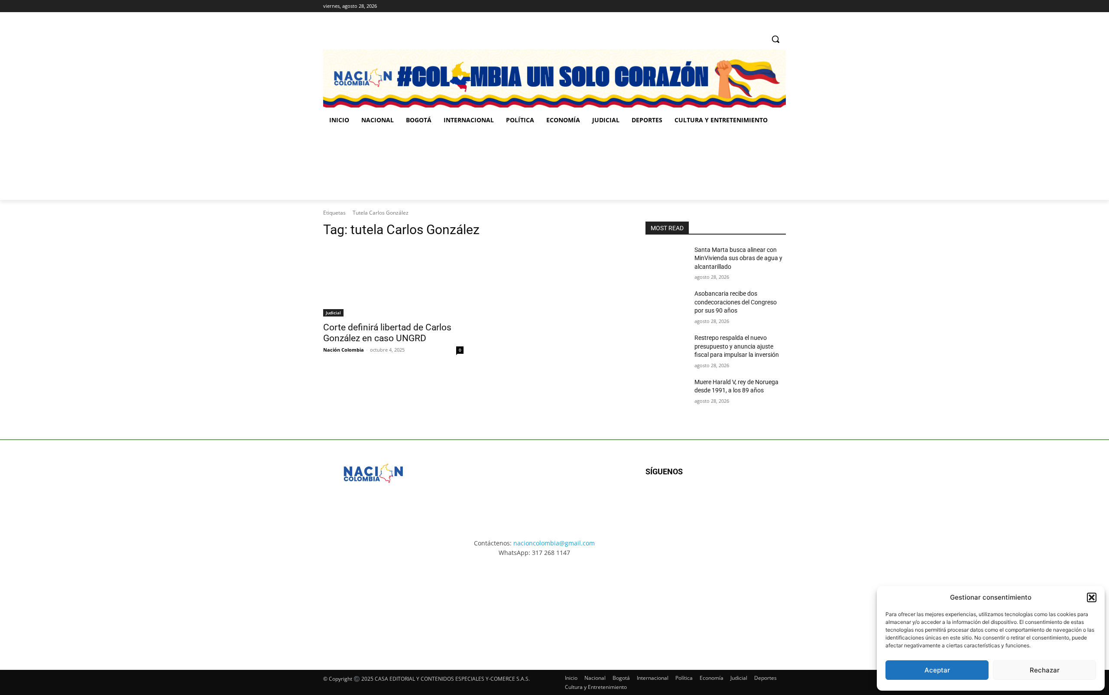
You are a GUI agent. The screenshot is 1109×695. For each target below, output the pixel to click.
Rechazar (1045, 670)
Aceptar (937, 670)
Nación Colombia (343, 349)
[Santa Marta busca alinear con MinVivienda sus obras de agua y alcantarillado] (666, 260)
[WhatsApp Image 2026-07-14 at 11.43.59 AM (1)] (491, 165)
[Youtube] (739, 499)
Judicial (333, 313)
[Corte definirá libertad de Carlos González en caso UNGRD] (393, 281)
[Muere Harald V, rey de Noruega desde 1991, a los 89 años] (666, 393)
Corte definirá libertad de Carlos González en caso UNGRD (387, 332)
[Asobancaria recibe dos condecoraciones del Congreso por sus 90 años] (666, 304)
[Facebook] (745, 6)
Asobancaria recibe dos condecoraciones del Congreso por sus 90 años (735, 302)
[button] (1091, 597)
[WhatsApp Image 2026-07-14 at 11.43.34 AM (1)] (609, 165)
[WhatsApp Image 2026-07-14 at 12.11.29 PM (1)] (374, 605)
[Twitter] (781, 6)
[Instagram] (757, 6)
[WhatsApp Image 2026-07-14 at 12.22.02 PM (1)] (734, 605)
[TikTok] (769, 6)
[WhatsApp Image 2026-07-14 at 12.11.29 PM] (373, 165)
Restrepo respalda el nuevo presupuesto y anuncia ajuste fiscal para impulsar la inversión (736, 346)
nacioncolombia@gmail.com (554, 543)
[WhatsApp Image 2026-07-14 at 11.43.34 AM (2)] (614, 605)
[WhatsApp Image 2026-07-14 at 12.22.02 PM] (728, 165)
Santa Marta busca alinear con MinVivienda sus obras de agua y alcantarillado (738, 258)
